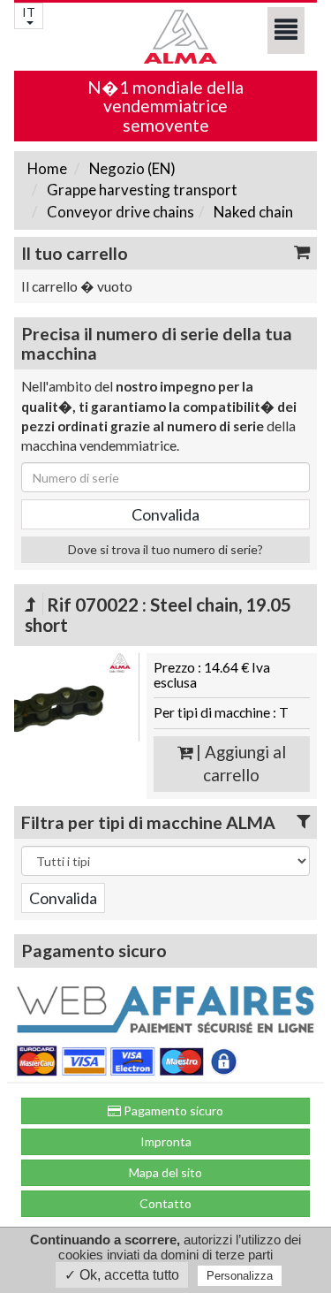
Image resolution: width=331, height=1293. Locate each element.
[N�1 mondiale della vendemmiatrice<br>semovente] (165, 37)
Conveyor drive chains (119, 211)
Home (47, 168)
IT (28, 11)
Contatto (165, 1203)
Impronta (166, 1141)
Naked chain (252, 211)
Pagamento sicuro (172, 1110)
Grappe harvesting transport (140, 189)
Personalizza (240, 1275)
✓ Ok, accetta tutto (121, 1274)
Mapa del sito (165, 1172)
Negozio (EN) (131, 168)
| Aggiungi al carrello (239, 764)
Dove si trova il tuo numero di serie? (165, 549)
